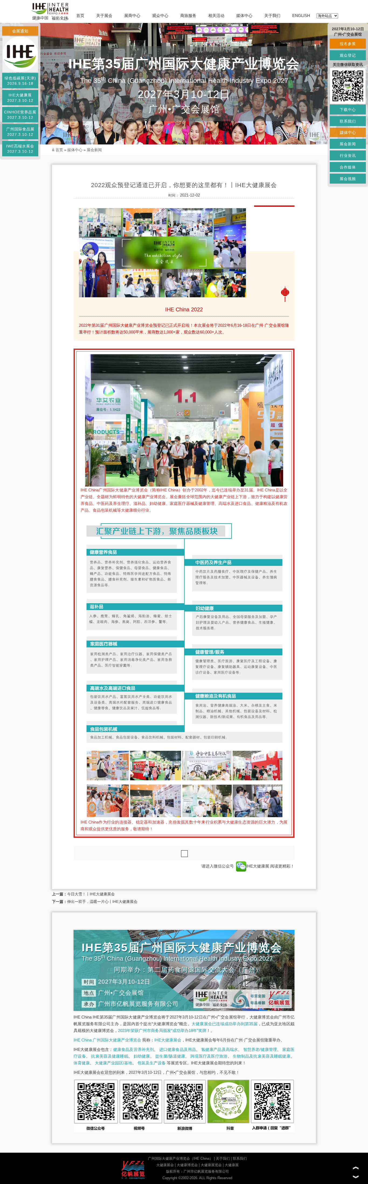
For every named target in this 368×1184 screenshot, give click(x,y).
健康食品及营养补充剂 (133, 1049)
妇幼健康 (142, 1056)
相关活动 (216, 15)
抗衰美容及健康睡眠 (109, 1056)
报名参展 (348, 44)
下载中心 (348, 109)
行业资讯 (348, 155)
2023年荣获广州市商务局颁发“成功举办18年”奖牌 (162, 1030)
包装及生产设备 (151, 1063)
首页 (80, 15)
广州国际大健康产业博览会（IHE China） (180, 1158)
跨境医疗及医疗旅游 (209, 1056)
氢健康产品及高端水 (219, 1049)
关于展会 (104, 15)
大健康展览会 (211, 1165)
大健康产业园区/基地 (113, 1063)
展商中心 (132, 15)
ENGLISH (301, 15)
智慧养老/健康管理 (260, 1049)
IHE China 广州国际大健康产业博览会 (107, 1040)
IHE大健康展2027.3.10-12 (20, 98)
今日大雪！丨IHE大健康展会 (91, 894)
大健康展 (232, 1165)
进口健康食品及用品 (177, 1049)
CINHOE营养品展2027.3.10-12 (20, 115)
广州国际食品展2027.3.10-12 (20, 132)
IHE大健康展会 (167, 1040)
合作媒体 (348, 167)
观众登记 (348, 55)
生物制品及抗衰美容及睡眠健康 (261, 1056)
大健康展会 (165, 1165)
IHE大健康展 (258, 866)
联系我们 (240, 1158)
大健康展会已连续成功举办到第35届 (225, 1023)
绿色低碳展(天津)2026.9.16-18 (20, 81)
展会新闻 (94, 150)
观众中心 (160, 15)
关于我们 (272, 15)
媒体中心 (244, 15)
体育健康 (82, 1063)
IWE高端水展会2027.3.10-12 (20, 149)
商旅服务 (188, 15)
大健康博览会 (187, 1165)
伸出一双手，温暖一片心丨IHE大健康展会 (102, 901)
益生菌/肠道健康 (170, 1056)
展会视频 (348, 179)
